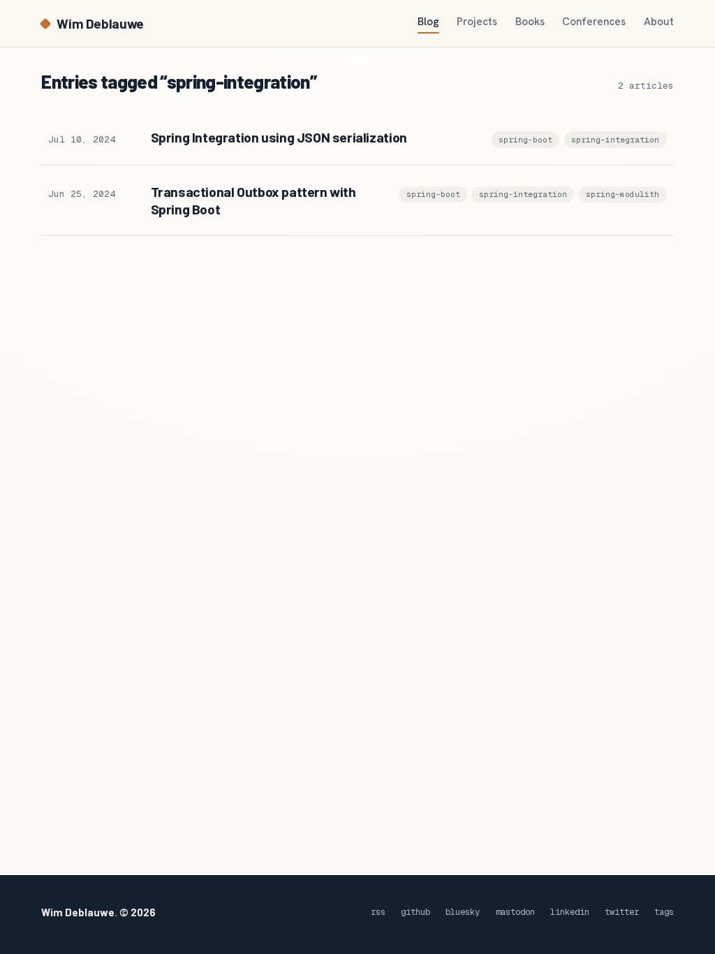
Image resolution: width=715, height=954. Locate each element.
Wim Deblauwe (100, 23)
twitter (622, 912)
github (415, 912)
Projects (477, 22)
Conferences (594, 22)
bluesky (462, 912)
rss (378, 912)
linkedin (569, 912)
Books (530, 22)
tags (664, 912)
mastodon (515, 912)
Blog (428, 22)
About (659, 22)
